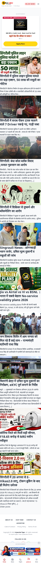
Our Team (19, 520)
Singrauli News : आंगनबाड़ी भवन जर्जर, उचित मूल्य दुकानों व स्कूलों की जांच (18, 251)
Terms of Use (32, 527)
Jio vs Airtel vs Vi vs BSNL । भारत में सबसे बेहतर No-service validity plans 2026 (20, 296)
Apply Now (20, 44)
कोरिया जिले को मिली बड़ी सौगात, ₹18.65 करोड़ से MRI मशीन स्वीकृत (18, 437)
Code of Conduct (10, 527)
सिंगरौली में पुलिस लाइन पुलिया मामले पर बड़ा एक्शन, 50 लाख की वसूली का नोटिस (20, 80)
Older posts (5, 506)
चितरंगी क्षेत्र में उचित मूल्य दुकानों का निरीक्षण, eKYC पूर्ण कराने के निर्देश (19, 383)
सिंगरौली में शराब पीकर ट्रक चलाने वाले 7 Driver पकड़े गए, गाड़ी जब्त (19, 122)
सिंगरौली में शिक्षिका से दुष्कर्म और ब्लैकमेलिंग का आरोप (17, 209)
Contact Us (31, 520)
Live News (31, 4)
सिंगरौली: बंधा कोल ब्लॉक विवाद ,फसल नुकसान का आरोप (16, 163)
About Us (9, 520)
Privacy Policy (21, 527)
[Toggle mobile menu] (38, 4)
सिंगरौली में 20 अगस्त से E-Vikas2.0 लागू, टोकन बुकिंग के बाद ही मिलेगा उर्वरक (20, 481)
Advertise (20, 523)
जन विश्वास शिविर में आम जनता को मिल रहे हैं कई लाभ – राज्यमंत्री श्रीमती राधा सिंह (18, 340)
